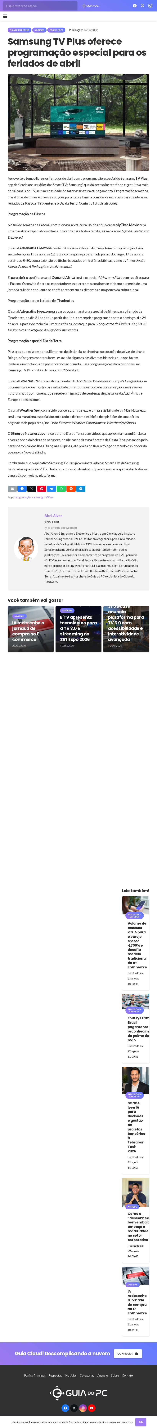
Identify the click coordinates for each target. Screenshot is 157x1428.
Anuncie (102, 1375)
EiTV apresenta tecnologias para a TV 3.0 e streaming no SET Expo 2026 (78, 628)
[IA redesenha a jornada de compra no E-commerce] (135, 1276)
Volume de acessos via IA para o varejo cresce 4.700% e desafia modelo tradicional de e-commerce (137, 945)
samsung (37, 497)
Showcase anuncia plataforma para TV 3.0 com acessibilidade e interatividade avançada (126, 623)
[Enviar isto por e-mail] (12, 489)
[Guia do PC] (90, 5)
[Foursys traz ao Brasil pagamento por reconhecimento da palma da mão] (135, 1001)
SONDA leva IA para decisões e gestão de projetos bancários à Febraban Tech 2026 (136, 1127)
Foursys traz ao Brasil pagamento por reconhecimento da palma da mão (142, 1029)
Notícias (71, 1375)
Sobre (115, 1375)
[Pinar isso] (41, 489)
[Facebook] (135, 6)
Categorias (87, 1375)
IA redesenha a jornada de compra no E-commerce (28, 631)
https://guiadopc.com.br (60, 527)
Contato (127, 1375)
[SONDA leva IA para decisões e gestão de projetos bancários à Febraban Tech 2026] (135, 1080)
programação (23, 497)
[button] (5, 16)
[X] (142, 6)
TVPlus (48, 497)
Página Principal (34, 1375)
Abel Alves (53, 515)
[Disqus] (78, 712)
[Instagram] (150, 6)
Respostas (55, 1375)
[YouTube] (92, 1408)
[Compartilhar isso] (22, 489)
